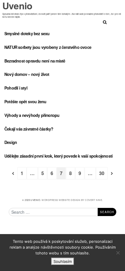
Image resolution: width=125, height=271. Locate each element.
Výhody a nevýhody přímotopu (31, 115)
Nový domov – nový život (26, 74)
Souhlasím (62, 261)
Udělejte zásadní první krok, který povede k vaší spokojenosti (58, 156)
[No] (118, 253)
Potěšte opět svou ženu (25, 101)
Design (10, 142)
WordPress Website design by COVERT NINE (72, 200)
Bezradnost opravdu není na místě (34, 61)
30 (101, 173)
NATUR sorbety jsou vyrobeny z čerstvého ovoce (47, 47)
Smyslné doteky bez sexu (27, 33)
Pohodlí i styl (15, 88)
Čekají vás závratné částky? (28, 129)
